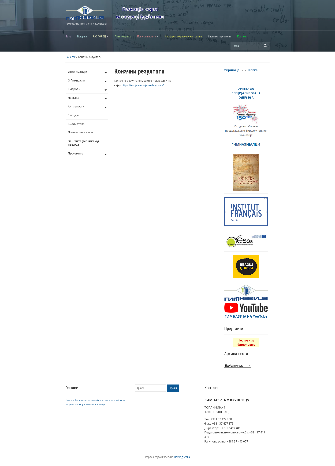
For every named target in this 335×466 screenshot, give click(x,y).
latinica (253, 70)
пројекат (69, 404)
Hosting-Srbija (182, 457)
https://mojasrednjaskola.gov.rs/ (142, 85)
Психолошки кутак (81, 132)
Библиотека (76, 124)
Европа (68, 400)
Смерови (74, 89)
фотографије (98, 404)
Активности (76, 106)
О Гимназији (76, 80)
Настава (73, 98)
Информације (77, 72)
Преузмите (75, 153)
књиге (112, 400)
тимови (78, 404)
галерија (84, 400)
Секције (73, 115)
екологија (94, 400)
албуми (76, 400)
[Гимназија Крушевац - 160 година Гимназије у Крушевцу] (114, 12)
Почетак (70, 57)
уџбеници (87, 404)
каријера (103, 400)
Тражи (265, 45)
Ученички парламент (219, 36)
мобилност (121, 400)
